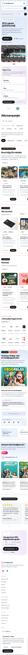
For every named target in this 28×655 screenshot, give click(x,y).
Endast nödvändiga (16, 647)
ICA (13, 125)
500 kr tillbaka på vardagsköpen (7, 237)
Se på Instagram (6, 489)
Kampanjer (3, 581)
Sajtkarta (3, 623)
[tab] (12, 492)
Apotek (21, 128)
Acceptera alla (8, 651)
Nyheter (3, 584)
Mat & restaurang (5, 605)
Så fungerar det (5, 615)
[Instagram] (3, 571)
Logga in (13, 552)
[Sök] (25, 8)
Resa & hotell (20, 125)
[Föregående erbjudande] (22, 14)
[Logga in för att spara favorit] (15, 168)
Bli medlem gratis (8, 102)
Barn (15, 128)
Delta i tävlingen (13, 413)
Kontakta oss (4, 620)
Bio (3, 128)
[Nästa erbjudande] (25, 14)
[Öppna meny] (24, 3)
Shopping (19, 140)
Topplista (3, 592)
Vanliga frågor (4, 618)
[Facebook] (7, 571)
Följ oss (4, 452)
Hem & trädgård (5, 608)
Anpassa (6, 647)
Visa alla (4, 162)
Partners (3, 590)
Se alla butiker (4, 321)
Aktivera (6, 39)
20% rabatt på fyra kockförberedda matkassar (7, 294)
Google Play (7, 631)
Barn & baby (4, 602)
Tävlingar (3, 587)
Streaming (9, 128)
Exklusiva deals (4, 579)
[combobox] (14, 8)
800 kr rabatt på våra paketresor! (7, 186)
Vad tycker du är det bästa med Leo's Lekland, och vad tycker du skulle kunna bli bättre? (13, 404)
